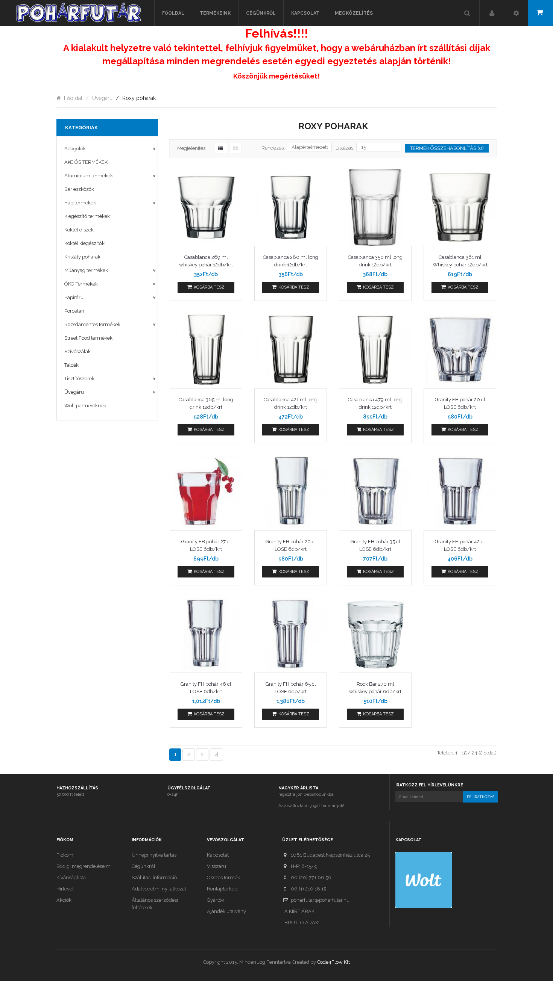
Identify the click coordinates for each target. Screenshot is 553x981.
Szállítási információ (154, 877)
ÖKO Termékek (81, 284)
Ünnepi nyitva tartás (154, 855)
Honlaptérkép (222, 889)
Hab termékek (80, 203)
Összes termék (223, 877)
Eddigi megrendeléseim (83, 866)
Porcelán (74, 311)
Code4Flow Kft (333, 962)
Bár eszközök (79, 189)
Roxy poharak (139, 98)
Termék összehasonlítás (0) (447, 148)
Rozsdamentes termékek (92, 324)
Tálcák (71, 365)
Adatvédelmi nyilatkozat (159, 889)
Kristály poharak (82, 257)
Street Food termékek (88, 338)
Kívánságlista (71, 877)
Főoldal (73, 98)
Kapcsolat (218, 855)
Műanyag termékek (86, 270)
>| (216, 754)
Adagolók (75, 148)
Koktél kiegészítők (84, 243)
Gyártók (215, 900)
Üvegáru (102, 98)
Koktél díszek (79, 230)
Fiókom (64, 855)
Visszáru (216, 866)
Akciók (63, 900)
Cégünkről (143, 866)
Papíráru (74, 297)
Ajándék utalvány (226, 911)
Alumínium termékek (88, 175)
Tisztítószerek (79, 378)
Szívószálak (77, 351)
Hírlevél (65, 889)
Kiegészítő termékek (87, 216)
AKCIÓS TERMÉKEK (86, 162)
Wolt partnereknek (85, 405)
